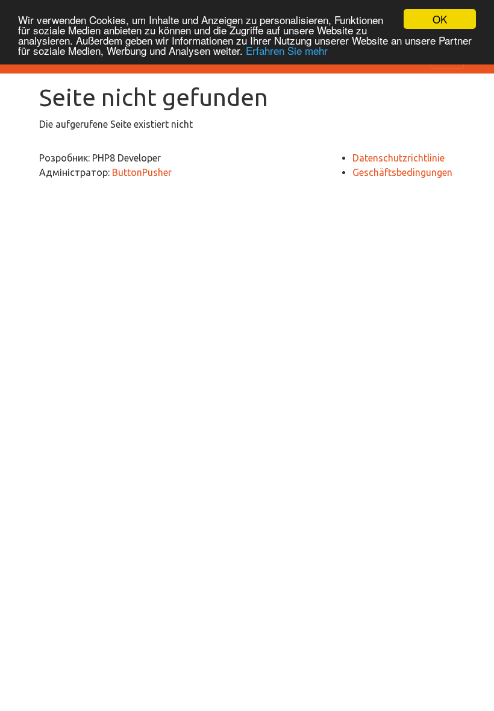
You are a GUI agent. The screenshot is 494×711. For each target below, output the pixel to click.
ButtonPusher (142, 172)
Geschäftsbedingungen (402, 172)
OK (440, 19)
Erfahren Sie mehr (287, 50)
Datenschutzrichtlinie (398, 157)
